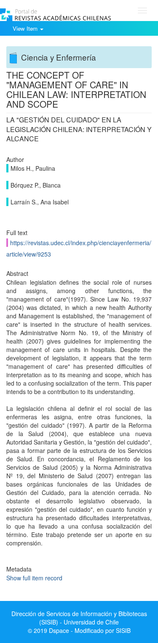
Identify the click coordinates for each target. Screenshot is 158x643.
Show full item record (34, 578)
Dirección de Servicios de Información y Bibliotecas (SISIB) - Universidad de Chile (79, 617)
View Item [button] (26, 28)
